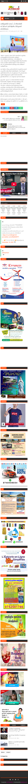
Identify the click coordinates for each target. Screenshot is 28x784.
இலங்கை (3, 752)
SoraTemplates (9, 782)
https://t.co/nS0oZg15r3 (9, 235)
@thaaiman (5, 252)
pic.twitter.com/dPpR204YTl (10, 237)
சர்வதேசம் (8, 752)
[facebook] (21, 1)
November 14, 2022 (7, 242)
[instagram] (26, 1)
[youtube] (25, 1)
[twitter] (23, 1)
